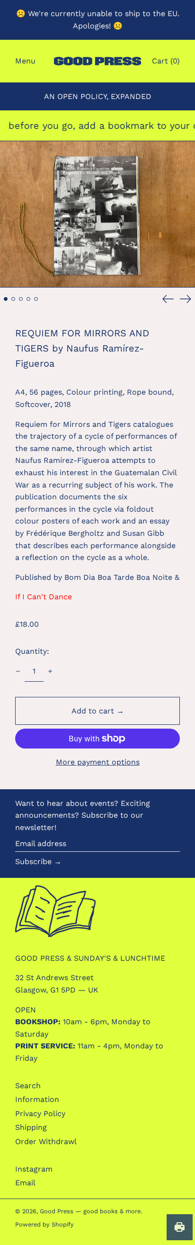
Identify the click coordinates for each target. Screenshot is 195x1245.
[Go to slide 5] (36, 299)
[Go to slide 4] (28, 299)
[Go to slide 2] (13, 299)
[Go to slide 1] (6, 299)
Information (37, 1099)
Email (25, 1182)
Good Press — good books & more (90, 1211)
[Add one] (50, 671)
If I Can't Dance (43, 596)
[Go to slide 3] (21, 299)
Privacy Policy (40, 1113)
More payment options (98, 762)
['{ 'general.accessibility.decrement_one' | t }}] (18, 671)
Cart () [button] (166, 60)
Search (28, 1085)
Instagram (34, 1168)
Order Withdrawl (46, 1141)
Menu (25, 60)
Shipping (31, 1127)
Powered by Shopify (44, 1224)
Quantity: (32, 651)
